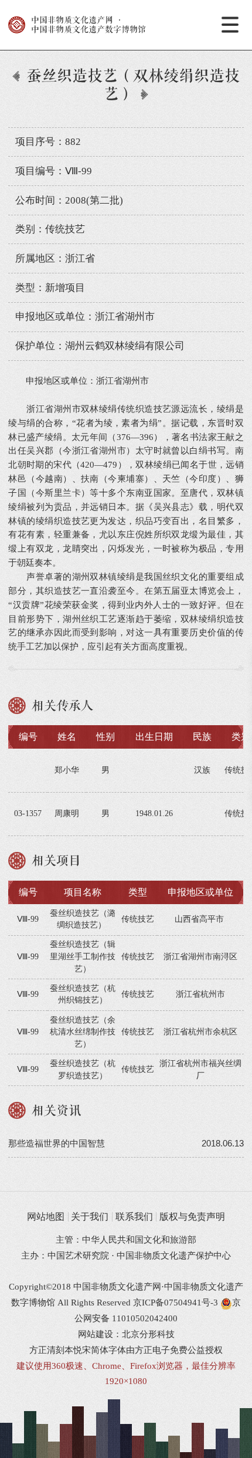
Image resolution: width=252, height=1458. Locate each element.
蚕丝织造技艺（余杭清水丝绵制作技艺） (82, 1032)
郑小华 (67, 770)
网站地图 (45, 1217)
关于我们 (89, 1217)
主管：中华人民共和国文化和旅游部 (126, 1239)
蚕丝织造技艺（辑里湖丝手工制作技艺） (82, 956)
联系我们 (134, 1217)
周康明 (67, 813)
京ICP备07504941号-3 (175, 1302)
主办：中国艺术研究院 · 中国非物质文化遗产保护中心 (126, 1255)
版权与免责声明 (192, 1217)
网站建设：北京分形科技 (126, 1334)
